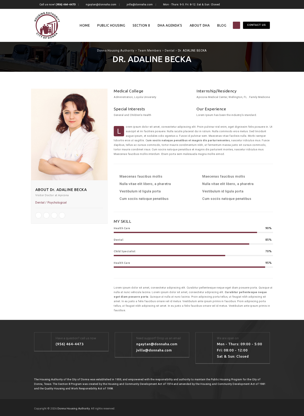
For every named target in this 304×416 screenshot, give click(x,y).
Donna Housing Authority (73, 408)
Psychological (57, 202)
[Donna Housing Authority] (47, 25)
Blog (221, 25)
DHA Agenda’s (170, 25)
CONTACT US (256, 24)
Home (85, 25)
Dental (39, 202)
